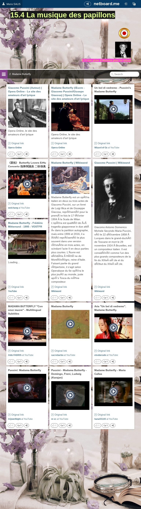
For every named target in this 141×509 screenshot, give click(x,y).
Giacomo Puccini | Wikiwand (112, 162)
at (106, 147)
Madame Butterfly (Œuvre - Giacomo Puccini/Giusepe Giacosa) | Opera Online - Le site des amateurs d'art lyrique (70, 93)
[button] (134, 4)
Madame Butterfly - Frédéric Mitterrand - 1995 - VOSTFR (25, 224)
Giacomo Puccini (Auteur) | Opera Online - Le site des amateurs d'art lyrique (25, 91)
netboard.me (107, 3)
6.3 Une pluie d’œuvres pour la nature (106, 60)
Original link (17, 143)
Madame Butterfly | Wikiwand (69, 162)
